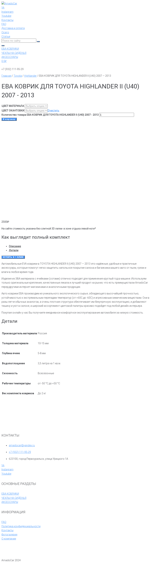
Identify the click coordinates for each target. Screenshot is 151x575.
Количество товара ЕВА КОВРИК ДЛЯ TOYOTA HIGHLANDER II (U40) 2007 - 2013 (50, 114)
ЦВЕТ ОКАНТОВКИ (13, 110)
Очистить (53, 110)
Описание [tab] (15, 246)
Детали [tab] (13, 250)
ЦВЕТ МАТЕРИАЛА (13, 105)
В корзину (9, 119)
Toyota (18, 75)
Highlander (30, 75)
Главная (6, 75)
